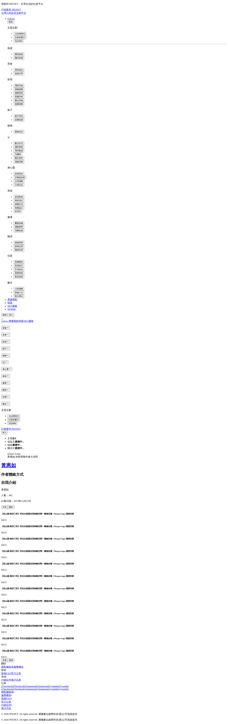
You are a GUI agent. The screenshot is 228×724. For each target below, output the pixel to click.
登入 (11, 315)
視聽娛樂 (19, 89)
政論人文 (19, 292)
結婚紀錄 (19, 120)
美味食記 (19, 70)
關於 (11, 507)
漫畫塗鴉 (19, 162)
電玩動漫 (19, 150)
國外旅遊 (19, 58)
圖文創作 (19, 158)
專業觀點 (12, 299)
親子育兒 (19, 116)
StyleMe (18, 41)
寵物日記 (19, 132)
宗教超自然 (20, 177)
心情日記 (19, 185)
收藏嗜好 (19, 262)
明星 (9, 302)
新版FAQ (6, 673)
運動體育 (19, 227)
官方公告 (16, 673)
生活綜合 (19, 269)
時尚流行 (19, 200)
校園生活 (19, 204)
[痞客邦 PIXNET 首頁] (11, 429)
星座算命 (19, 174)
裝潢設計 (19, 265)
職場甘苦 (19, 250)
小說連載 (19, 289)
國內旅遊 (19, 54)
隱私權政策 (7, 667)
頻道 (11, 22)
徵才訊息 (16, 680)
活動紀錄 (19, 230)
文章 (4, 507)
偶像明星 (19, 93)
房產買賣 (19, 273)
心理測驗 (19, 181)
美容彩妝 (19, 197)
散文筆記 (19, 296)
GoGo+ (11, 18)
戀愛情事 (19, 104)
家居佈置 (19, 277)
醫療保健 (19, 223)
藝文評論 (19, 100)
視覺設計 (19, 208)
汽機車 (18, 154)
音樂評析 (19, 96)
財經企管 (19, 246)
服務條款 (19, 667)
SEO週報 (12, 306)
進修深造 (19, 242)
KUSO (18, 211)
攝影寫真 (19, 147)
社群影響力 (20, 37)
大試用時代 (20, 34)
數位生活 (19, 143)
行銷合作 (6, 680)
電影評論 (19, 85)
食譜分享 (19, 73)
